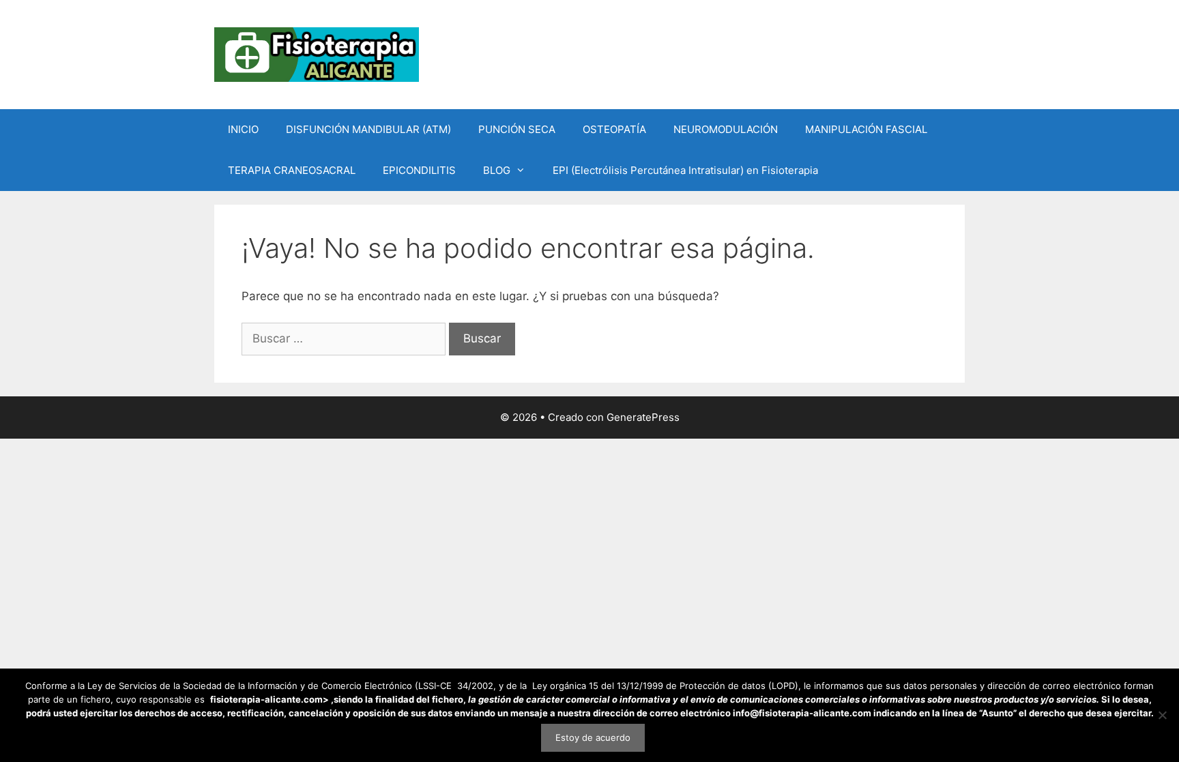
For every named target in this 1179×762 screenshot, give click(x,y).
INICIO (243, 129)
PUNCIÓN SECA (516, 129)
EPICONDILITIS (419, 170)
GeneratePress (643, 417)
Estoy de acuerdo (592, 737)
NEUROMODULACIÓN (725, 129)
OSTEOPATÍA (614, 129)
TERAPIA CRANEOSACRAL (291, 170)
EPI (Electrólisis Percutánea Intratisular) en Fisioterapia (685, 170)
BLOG (496, 170)
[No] (1162, 715)
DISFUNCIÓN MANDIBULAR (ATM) (368, 129)
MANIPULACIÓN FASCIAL (866, 129)
